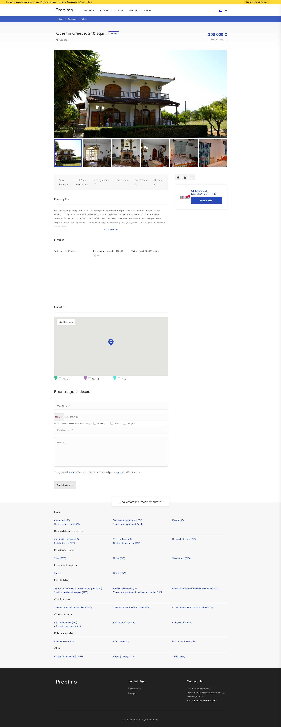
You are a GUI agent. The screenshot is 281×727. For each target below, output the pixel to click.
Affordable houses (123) (65, 622)
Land (120, 10)
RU (220, 10)
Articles (147, 10)
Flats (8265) (178, 520)
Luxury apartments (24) (183, 641)
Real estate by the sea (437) (126, 542)
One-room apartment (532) (67, 524)
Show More (110, 229)
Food (120, 379)
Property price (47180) (123, 656)
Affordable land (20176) (124, 622)
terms (72, 472)
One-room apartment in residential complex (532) (195, 588)
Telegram (131, 423)
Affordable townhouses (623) (68, 626)
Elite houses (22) (121, 641)
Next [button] (218, 97)
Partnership (135, 688)
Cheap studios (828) (182, 622)
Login (132, 693)
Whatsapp (102, 423)
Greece (63, 39)
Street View (68, 322)
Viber (117, 423)
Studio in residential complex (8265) (71, 592)
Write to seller (206, 200)
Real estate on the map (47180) (69, 656)
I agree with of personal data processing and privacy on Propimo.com (99, 472)
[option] (140, 94)
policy (120, 472)
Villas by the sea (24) (123, 538)
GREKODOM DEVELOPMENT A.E (203, 192)
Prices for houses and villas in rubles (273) (192, 607)
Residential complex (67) (125, 588)
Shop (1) (58, 573)
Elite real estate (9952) (65, 641)
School (90, 379)
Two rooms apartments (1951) (127, 520)
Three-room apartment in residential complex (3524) (138, 592)
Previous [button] (62, 97)
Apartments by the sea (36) (67, 538)
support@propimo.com (205, 700)
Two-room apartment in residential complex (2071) (78, 588)
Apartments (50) (62, 520)
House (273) (119, 558)
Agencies (133, 10)
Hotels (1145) (119, 573)
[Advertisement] (111, 277)
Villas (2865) (60, 558)
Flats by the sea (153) (64, 542)
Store (61, 379)
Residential (89, 10)
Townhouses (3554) (181, 558)
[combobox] (59, 417)
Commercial (106, 10)
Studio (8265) (178, 656)
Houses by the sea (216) (184, 538)
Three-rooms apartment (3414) (128, 524)
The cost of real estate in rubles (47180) (73, 607)
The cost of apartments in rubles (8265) (132, 607)
